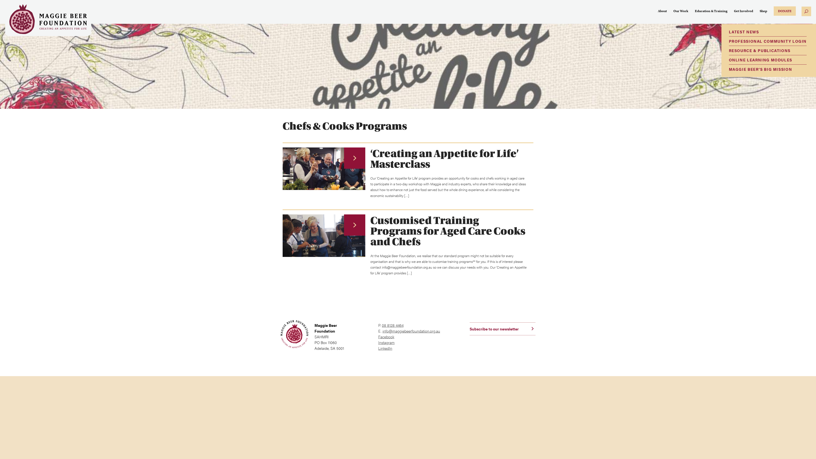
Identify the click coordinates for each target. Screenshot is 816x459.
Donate (785, 11)
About (662, 11)
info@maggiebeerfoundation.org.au (411, 331)
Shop (763, 11)
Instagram (386, 342)
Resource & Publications (759, 50)
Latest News (744, 31)
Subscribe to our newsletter (494, 329)
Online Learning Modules (760, 59)
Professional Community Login (768, 41)
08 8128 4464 (393, 325)
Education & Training (711, 11)
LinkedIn (385, 348)
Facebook (386, 336)
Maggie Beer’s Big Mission (760, 69)
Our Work (680, 11)
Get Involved (743, 11)
